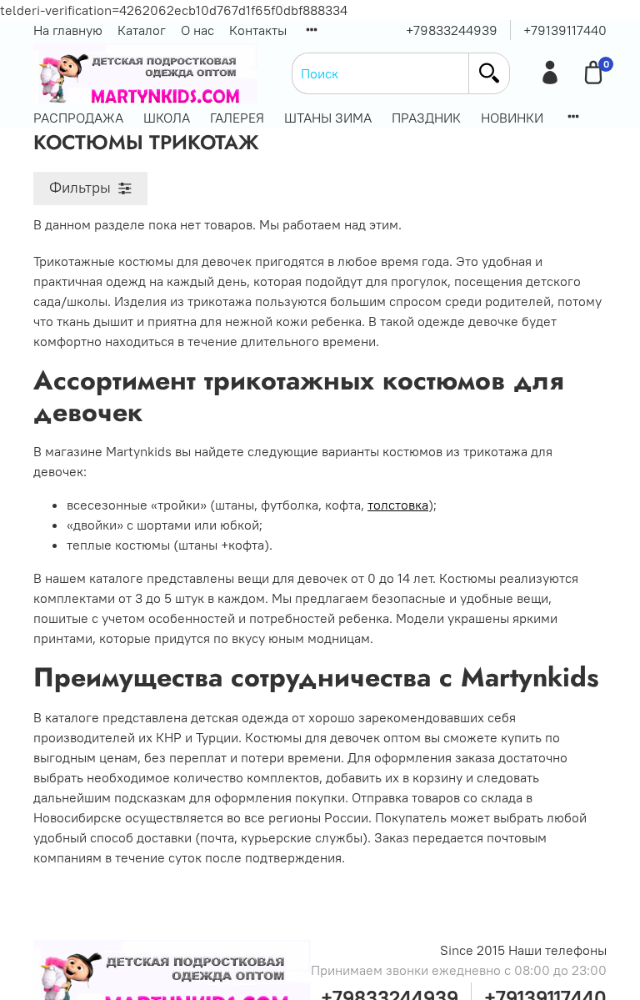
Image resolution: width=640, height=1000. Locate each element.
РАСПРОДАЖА (78, 117)
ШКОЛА (166, 117)
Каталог (142, 30)
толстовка (398, 504)
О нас (197, 30)
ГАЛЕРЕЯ (237, 117)
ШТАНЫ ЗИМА (328, 117)
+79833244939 (452, 30)
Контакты (258, 30)
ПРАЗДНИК (426, 117)
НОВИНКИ (512, 117)
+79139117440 (565, 30)
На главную (67, 30)
